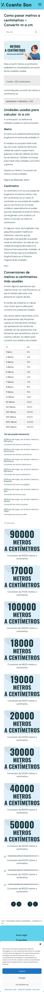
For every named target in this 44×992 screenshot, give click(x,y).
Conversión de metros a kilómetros (17, 474)
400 (28, 367)
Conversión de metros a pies (15, 494)
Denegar (22, 978)
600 (28, 377)
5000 (29, 402)
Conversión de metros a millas (15, 514)
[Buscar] (35, 31)
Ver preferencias (22, 984)
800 (28, 387)
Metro (26, 180)
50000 (30, 417)
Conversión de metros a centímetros (18, 454)
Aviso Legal (36, 989)
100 (28, 352)
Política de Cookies (11, 989)
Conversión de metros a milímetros (17, 444)
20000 (30, 412)
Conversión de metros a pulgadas (17, 484)
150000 (30, 427)
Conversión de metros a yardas (16, 504)
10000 (29, 407)
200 (28, 357)
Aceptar (22, 971)
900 (28, 392)
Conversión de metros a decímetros (17, 464)
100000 (30, 422)
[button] (40, 944)
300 (28, 362)
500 (28, 372)
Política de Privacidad (24, 989)
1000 (29, 397)
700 (28, 382)
